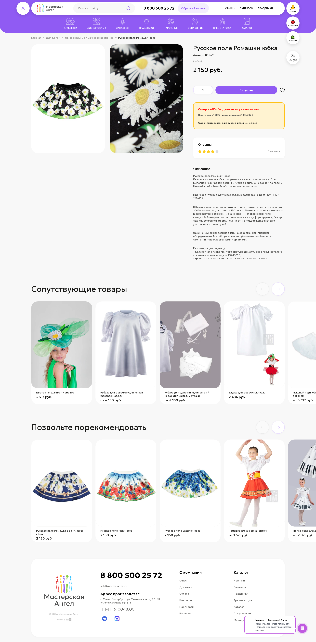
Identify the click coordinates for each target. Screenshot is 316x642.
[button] (262, 289)
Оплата (184, 593)
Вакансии (185, 613)
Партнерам (186, 606)
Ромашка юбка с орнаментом (248, 530)
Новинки (229, 8)
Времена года (243, 600)
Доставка (185, 587)
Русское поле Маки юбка (116, 530)
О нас (183, 580)
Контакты (185, 600)
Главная (36, 37)
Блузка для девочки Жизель (247, 392)
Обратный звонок (193, 8)
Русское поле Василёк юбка (182, 530)
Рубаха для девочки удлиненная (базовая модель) (121, 394)
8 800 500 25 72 (159, 8)
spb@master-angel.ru (113, 586)
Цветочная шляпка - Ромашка (55, 392)
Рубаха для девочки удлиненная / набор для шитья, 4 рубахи (187, 394)
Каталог (239, 606)
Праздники (265, 8)
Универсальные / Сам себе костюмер (89, 37)
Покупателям (242, 613)
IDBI (68, 619)
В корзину (246, 90)
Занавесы (246, 8)
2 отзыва (274, 151)
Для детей (53, 37)
